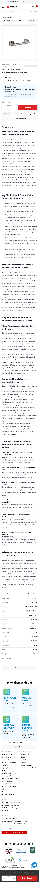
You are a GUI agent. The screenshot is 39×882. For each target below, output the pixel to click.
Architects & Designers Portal (11, 805)
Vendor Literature (26, 765)
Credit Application (7, 776)
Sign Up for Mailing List (13, 832)
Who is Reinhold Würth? (9, 757)
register (18, 89)
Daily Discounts (26, 760)
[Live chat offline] (34, 865)
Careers (4, 770)
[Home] (11, 7)
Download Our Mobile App (29, 768)
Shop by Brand (25, 754)
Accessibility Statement (9, 786)
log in (12, 89)
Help (3, 789)
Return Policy (6, 765)
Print (32, 20)
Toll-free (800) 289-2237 (10, 818)
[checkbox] (14, 118)
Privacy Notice (6, 784)
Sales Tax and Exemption (9, 773)
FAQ (3, 792)
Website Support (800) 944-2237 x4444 (14, 821)
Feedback (8, 20)
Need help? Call (12, 743)
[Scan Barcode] (35, 11)
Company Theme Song (8, 760)
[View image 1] (19, 42)
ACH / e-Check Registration (10, 778)
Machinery (5, 810)
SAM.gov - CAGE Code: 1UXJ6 (11, 802)
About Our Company (8, 754)
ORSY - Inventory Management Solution (14, 808)
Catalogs (24, 762)
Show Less (18, 668)
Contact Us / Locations (9, 762)
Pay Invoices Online (8, 794)
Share (20, 20)
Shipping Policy (6, 768)
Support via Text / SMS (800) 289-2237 (14, 824)
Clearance (24, 757)
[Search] (27, 11)
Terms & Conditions (7, 781)
